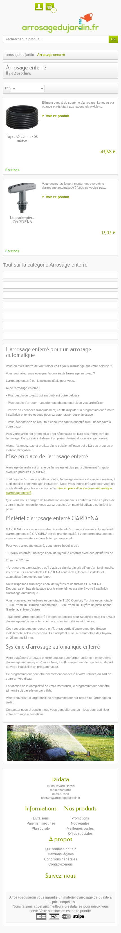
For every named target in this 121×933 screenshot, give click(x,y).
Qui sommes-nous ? (60, 849)
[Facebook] (56, 884)
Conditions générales (60, 859)
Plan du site (41, 828)
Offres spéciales (80, 834)
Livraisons (41, 818)
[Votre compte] (39, 6)
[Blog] (66, 884)
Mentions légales (61, 854)
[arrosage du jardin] (60, 23)
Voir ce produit (57, 116)
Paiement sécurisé (41, 823)
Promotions (80, 818)
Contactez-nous (60, 864)
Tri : (7, 88)
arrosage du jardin (20, 55)
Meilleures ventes (80, 828)
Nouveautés (80, 823)
